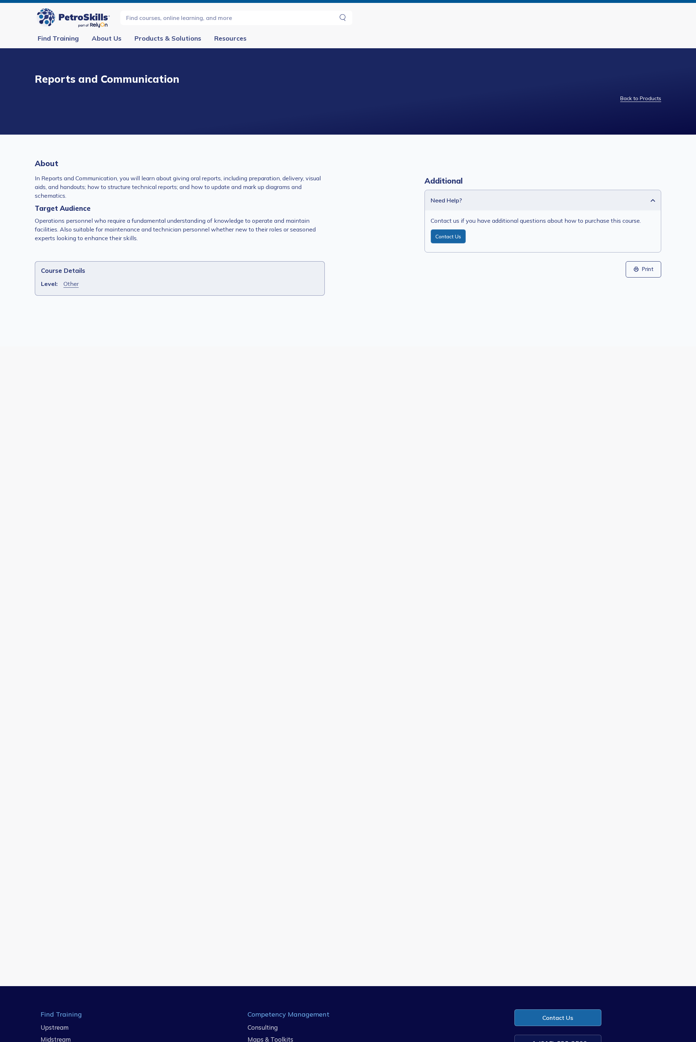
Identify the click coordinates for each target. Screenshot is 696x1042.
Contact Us (448, 236)
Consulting (263, 1027)
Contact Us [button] (557, 1017)
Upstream (55, 1027)
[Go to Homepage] (75, 17)
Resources (230, 38)
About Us (106, 38)
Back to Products (640, 98)
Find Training (58, 38)
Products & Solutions (167, 38)
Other (71, 283)
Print (648, 269)
